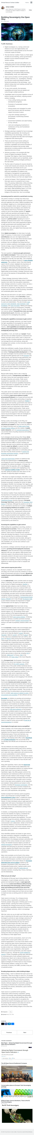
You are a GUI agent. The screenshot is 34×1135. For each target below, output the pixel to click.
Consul (21, 633)
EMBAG (27, 401)
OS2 (27, 653)
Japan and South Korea (8, 458)
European (26, 355)
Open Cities (14, 657)
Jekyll (23, 1131)
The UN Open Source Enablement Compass (14, 1063)
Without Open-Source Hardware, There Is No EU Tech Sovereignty (15, 1101)
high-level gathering (15, 709)
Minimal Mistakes (29, 1131)
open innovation (15, 305)
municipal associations (22, 430)
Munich (9, 638)
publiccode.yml (23, 868)
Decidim (4, 635)
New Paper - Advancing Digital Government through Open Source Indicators (16, 1043)
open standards (11, 303)
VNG (21, 655)
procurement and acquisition (9, 695)
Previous (9, 1032)
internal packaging (6, 844)
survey (13, 821)
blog (11, 1011)
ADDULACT (10, 655)
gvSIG (14, 635)
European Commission (21, 785)
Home (27, 2)
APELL (7, 689)
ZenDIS (25, 584)
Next (24, 1032)
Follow (30, 10)
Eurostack (4, 698)
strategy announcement (22, 620)
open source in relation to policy (20, 693)
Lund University (9, 12)
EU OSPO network (19, 664)
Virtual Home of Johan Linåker (10, 2)
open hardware (21, 303)
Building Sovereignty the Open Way (15, 18)
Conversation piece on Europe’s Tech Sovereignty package (16, 1086)
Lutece (26, 635)
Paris (2, 638)
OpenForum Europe (6, 500)
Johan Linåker (10, 7)
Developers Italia (27, 599)
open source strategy (19, 617)
